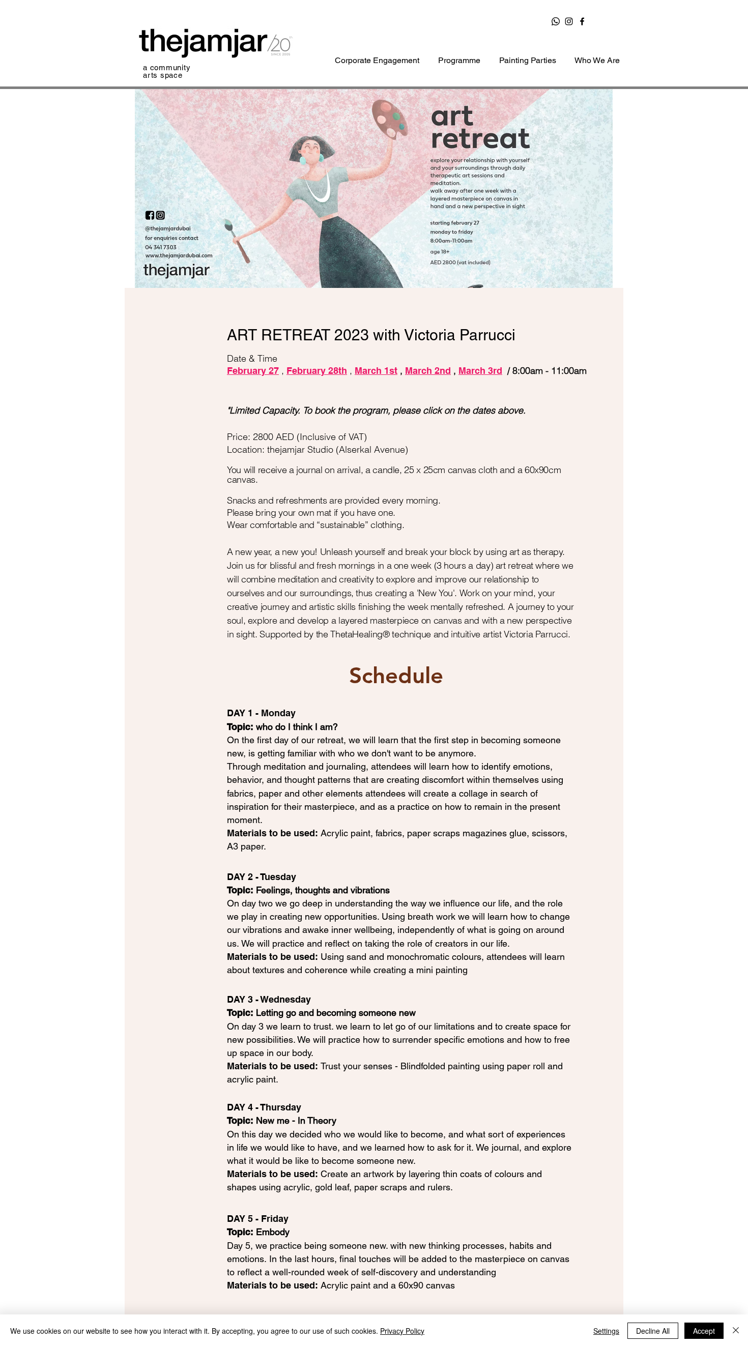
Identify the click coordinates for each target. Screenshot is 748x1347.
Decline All (653, 1331)
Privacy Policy (402, 1331)
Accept (704, 1331)
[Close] (736, 1331)
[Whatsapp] (556, 21)
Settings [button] (606, 1331)
